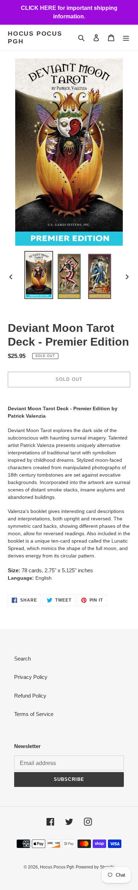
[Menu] (126, 37)
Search (22, 659)
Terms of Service (33, 714)
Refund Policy (30, 696)
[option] (39, 274)
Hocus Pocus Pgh (35, 37)
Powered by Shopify (95, 867)
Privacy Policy (30, 677)
